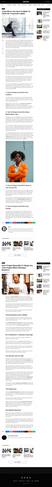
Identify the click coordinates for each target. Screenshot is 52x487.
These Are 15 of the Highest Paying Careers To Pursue (46, 31)
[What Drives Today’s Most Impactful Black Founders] (6, 243)
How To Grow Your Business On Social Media (17, 248)
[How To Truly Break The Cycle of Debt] (39, 21)
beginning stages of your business (14, 322)
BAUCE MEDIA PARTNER (6, 272)
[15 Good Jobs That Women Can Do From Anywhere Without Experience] (39, 37)
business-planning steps (15, 391)
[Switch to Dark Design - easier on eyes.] (48, 4)
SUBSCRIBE (47, 1)
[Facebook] (3, 43)
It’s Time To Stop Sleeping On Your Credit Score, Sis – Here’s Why (46, 26)
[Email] (3, 53)
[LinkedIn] (3, 48)
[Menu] (2, 5)
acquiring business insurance (26, 401)
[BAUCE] (26, 2)
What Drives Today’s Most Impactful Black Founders (6, 248)
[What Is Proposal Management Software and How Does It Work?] (28, 243)
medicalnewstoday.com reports (23, 198)
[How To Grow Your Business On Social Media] (17, 243)
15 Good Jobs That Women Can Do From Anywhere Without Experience (46, 38)
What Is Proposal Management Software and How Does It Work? (28, 248)
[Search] (49, 5)
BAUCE (4, 15)
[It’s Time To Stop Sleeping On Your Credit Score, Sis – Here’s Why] (39, 26)
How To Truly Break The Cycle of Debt (46, 20)
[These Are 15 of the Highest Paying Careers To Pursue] (39, 32)
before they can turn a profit (23, 324)
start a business (28, 359)
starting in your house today (21, 382)
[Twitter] (3, 46)
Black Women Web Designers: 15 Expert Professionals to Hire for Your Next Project (46, 14)
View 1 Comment (17, 255)
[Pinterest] (3, 51)
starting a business (14, 296)
